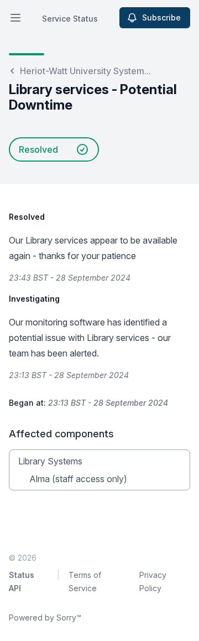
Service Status (70, 18)
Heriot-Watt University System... (85, 70)
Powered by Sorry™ (45, 617)
